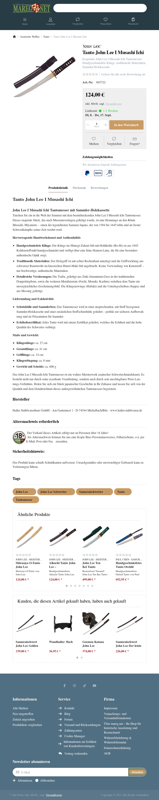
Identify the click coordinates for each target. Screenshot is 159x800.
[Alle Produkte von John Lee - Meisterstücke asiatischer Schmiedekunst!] (92, 46)
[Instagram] (74, 685)
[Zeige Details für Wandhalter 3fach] (62, 623)
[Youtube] (94, 685)
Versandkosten (113, 103)
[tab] (58, 188)
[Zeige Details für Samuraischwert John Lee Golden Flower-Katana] (29, 623)
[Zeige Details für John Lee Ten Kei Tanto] (96, 537)
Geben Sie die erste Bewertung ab (123, 74)
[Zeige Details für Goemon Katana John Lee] (96, 623)
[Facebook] (64, 685)
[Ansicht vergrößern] (45, 76)
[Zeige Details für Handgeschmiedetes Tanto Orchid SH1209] (129, 537)
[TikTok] (84, 685)
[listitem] (45, 76)
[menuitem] (24, 491)
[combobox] (100, 8)
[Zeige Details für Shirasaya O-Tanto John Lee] (29, 537)
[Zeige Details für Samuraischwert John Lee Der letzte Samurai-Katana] (129, 623)
